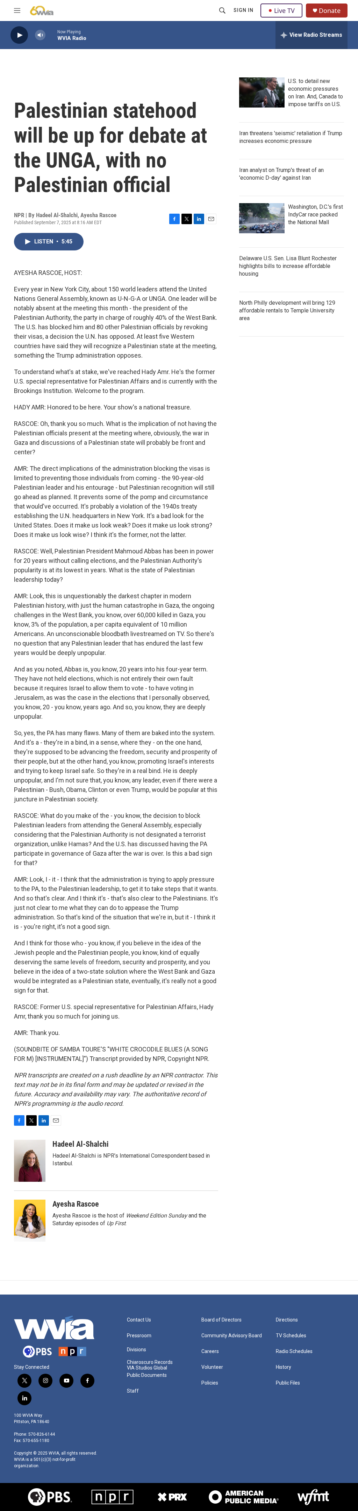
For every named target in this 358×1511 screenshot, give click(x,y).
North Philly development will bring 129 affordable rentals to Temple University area (287, 310)
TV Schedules (291, 1335)
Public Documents (147, 1375)
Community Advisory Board (231, 1335)
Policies (209, 1383)
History (283, 1367)
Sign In (243, 10)
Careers (210, 1351)
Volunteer (212, 1367)
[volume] (40, 35)
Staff (133, 1391)
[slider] (51, 35)
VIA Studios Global (147, 1368)
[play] (19, 35)
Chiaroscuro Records (150, 1362)
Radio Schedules (294, 1351)
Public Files (288, 1383)
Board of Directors (221, 1320)
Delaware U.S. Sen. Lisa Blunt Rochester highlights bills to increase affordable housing (288, 266)
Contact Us (139, 1320)
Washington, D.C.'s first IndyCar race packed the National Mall (315, 214)
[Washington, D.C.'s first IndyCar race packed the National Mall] (262, 218)
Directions (287, 1320)
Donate (330, 10)
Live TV (284, 10)
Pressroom (139, 1335)
